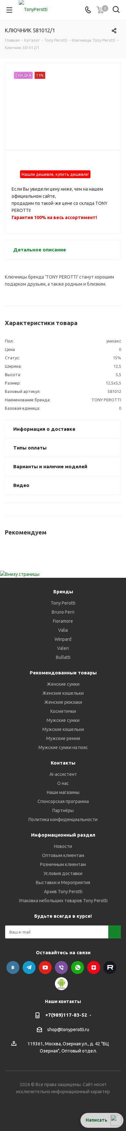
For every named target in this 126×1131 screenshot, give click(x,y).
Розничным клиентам (63, 864)
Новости (63, 846)
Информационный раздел (63, 835)
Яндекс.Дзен (93, 967)
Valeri (63, 648)
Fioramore (63, 621)
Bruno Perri (63, 612)
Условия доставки (63, 873)
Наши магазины (63, 792)
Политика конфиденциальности (63, 819)
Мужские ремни (63, 738)
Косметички (63, 711)
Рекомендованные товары (63, 672)
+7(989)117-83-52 (66, 1015)
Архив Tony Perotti (63, 891)
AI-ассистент (63, 774)
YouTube (45, 967)
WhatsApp (77, 967)
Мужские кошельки (63, 729)
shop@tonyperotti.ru (68, 1029)
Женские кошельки (63, 693)
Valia (63, 630)
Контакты (63, 763)
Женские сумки (63, 684)
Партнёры (63, 810)
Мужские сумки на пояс (63, 747)
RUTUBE (109, 967)
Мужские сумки (63, 720)
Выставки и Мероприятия (63, 882)
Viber (61, 967)
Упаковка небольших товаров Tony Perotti (63, 900)
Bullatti (63, 657)
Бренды (63, 591)
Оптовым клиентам (63, 855)
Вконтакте (12, 967)
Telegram (29, 967)
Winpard (63, 639)
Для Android (61, 983)
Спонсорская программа (63, 801)
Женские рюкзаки (63, 702)
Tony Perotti (63, 603)
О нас (63, 783)
